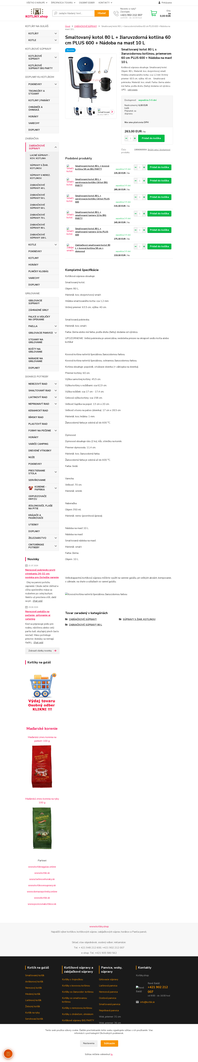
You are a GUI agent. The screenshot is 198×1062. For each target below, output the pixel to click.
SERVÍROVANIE (37, 480)
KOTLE (32, 40)
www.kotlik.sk (42, 873)
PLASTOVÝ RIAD (37, 423)
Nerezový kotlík (33, 987)
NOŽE (31, 457)
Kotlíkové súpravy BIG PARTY (78, 1020)
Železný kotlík (32, 1006)
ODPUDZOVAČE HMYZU (37, 498)
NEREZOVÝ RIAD (37, 383)
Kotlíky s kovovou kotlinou (76, 985)
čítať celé (38, 601)
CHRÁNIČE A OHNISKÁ (35, 108)
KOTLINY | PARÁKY (39, 100)
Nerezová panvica (108, 991)
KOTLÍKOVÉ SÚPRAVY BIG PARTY (40, 67)
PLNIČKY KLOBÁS (38, 271)
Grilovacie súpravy (108, 979)
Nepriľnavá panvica (109, 1010)
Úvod (67, 26)
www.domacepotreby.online (42, 891)
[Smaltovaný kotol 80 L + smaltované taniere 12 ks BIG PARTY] (70, 215)
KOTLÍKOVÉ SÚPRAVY (35, 57)
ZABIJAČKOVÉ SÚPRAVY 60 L (37, 206)
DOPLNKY (34, 129)
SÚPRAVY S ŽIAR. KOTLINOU (39, 167)
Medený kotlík (32, 994)
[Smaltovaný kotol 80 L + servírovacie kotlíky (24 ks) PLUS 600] (70, 198)
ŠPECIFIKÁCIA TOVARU (62, 2)
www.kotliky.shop (99, 926)
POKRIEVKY (35, 84)
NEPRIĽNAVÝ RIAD (38, 403)
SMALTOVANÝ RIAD (39, 390)
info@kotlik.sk (147, 1002)
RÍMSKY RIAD (35, 417)
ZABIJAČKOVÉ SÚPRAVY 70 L (37, 216)
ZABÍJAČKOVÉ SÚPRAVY (37, 147)
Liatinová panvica (108, 985)
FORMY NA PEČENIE (39, 430)
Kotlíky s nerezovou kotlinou (77, 1008)
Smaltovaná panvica (109, 1004)
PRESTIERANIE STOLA (36, 472)
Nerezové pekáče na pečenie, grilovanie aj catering (37, 615)
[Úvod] (37, 13)
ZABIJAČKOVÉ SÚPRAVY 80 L (37, 226)
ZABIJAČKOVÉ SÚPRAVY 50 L (37, 197)
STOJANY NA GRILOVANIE (35, 341)
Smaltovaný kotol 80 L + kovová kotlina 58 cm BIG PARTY (92, 167)
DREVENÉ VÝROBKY (39, 450)
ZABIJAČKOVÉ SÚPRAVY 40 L (37, 187)
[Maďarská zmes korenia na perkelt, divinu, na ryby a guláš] (42, 828)
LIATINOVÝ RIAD (37, 397)
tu (112, 1054)
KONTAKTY (104, 2)
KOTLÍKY (33, 33)
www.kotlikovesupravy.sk (42, 885)
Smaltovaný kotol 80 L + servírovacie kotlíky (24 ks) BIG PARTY (91, 182)
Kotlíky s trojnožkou (72, 979)
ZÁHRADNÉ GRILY (38, 310)
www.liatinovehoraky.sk (42, 879)
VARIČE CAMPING (38, 444)
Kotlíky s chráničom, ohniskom (77, 1014)
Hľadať (102, 13)
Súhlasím (109, 1043)
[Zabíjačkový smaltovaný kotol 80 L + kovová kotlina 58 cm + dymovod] (70, 248)
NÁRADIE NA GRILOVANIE (35, 360)
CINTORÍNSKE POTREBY (36, 546)
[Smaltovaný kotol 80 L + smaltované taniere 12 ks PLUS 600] (70, 231)
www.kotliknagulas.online (42, 866)
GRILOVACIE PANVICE (40, 332)
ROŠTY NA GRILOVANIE (35, 350)
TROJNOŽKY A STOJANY (36, 92)
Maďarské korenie (42, 728)
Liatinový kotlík (33, 1000)
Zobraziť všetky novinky (40, 650)
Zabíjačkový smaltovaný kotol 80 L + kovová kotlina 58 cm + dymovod (92, 248)
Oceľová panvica (107, 998)
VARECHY (33, 123)
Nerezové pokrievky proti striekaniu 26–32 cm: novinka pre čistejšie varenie (42, 573)
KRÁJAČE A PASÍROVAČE (35, 517)
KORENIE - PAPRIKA (40, 488)
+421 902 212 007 (131, 15)
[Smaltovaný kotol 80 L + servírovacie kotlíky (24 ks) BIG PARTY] (70, 182)
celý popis (133, 89)
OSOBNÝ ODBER (87, 2)
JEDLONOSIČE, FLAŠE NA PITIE (40, 507)
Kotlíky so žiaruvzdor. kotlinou (77, 991)
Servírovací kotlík (34, 1018)
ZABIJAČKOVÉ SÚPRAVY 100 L (38, 236)
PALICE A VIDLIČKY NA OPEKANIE (39, 318)
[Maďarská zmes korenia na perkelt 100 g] (42, 766)
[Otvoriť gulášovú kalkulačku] (8, 1054)
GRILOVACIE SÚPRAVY (35, 302)
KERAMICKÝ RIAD (38, 410)
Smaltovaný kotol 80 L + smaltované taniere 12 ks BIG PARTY (90, 215)
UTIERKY (33, 524)
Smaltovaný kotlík (34, 975)
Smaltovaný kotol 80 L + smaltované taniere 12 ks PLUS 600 (91, 231)
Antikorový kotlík (34, 981)
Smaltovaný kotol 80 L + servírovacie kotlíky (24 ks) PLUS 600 (92, 198)
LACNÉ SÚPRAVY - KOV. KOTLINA (39, 157)
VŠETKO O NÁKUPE (35, 2)
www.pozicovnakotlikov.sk (42, 904)
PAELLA (32, 326)
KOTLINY (33, 258)
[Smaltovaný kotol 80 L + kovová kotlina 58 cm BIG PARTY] (70, 168)
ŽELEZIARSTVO (37, 538)
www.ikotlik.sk (42, 898)
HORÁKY (33, 116)
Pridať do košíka (151, 138)
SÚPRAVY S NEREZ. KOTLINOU (40, 177)
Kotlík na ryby (32, 1012)
